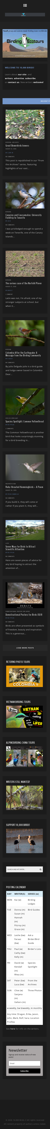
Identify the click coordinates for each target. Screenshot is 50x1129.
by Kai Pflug (10, 425)
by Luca (8, 221)
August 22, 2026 (11, 149)
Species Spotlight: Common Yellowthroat (25, 421)
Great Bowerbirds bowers (17, 145)
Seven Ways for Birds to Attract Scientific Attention (21, 548)
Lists (7, 543)
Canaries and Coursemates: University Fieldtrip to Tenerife (24, 216)
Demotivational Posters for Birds (18, 611)
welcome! (38, 82)
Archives (15, 142)
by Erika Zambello (12, 494)
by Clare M (9, 153)
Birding (8, 142)
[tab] (25, 100)
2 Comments (10, 429)
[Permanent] (25, 138)
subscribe (30, 78)
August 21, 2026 (11, 286)
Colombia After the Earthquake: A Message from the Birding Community (23, 354)
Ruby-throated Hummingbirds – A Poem (24, 487)
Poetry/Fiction (11, 484)
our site (22, 74)
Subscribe (24, 1071)
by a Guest (9, 359)
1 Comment (9, 294)
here (12, 1028)
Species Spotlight (12, 418)
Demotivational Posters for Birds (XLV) (24, 615)
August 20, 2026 (11, 490)
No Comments (10, 157)
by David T (9, 290)
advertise (19, 78)
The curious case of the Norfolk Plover (24, 283)
